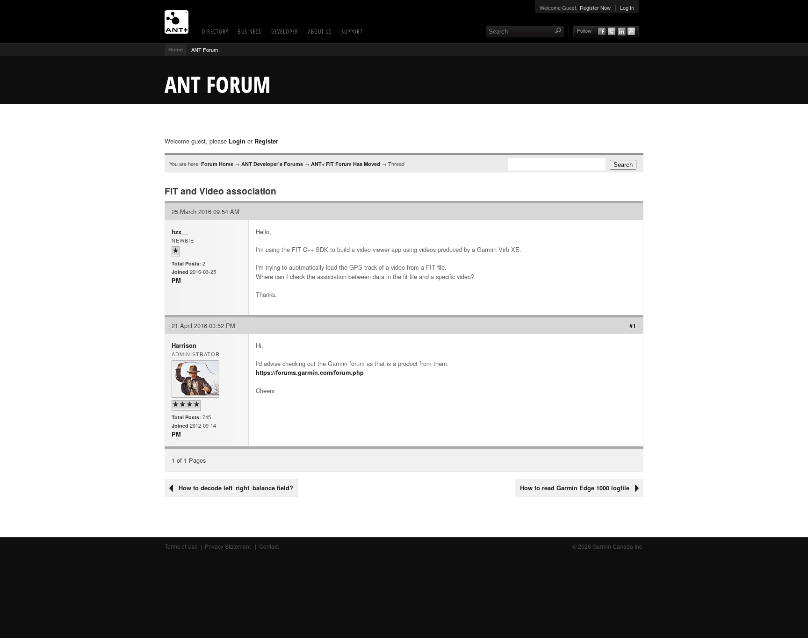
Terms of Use (181, 546)
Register (266, 141)
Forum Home (217, 163)
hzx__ (180, 232)
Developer (284, 31)
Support (352, 31)
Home (175, 49)
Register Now (595, 7)
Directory (215, 31)
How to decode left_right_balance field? (236, 488)
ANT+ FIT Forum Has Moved (345, 163)
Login (237, 141)
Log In (627, 7)
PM (176, 280)
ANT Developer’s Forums (272, 163)
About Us (320, 31)
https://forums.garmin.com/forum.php (310, 372)
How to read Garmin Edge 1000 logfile (574, 488)
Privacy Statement (228, 546)
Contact (269, 546)
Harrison (184, 345)
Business (249, 31)
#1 (632, 326)
